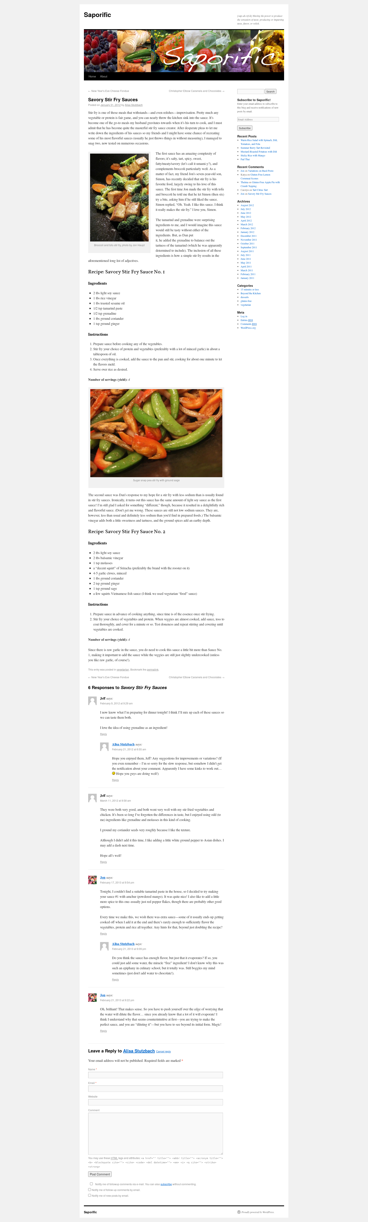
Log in (244, 316)
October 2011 (247, 243)
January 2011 (247, 278)
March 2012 (247, 224)
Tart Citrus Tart (260, 189)
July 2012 (246, 209)
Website (93, 1096)
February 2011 (248, 274)
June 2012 (246, 212)
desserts (245, 297)
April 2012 (246, 220)
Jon (102, 877)
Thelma (244, 182)
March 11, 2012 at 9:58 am (115, 800)
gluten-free (246, 301)
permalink (152, 669)
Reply (103, 734)
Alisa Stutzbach (134, 105)
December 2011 (249, 235)
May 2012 (246, 216)
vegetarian (123, 669)
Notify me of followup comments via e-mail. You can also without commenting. (145, 1184)
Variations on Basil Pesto (260, 170)
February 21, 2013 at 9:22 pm (117, 1000)
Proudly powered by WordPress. (258, 1212)
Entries (247, 320)
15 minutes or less (250, 289)
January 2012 (247, 232)
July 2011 (246, 255)
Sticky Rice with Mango (253, 155)
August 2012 (247, 205)
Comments (249, 323)
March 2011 (247, 270)
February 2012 (248, 228)
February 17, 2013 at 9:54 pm (117, 882)
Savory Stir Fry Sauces (260, 193)
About (103, 76)
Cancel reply (163, 1051)
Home (92, 76)
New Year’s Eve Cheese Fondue (108, 91)
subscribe (166, 1184)
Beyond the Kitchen (251, 293)
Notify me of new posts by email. (110, 1195)
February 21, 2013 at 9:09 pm (129, 949)
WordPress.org (248, 327)
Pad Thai (245, 159)
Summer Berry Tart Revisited (255, 147)
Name (92, 1069)
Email (92, 1083)
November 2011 (249, 239)
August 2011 (247, 251)
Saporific (97, 14)
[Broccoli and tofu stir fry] (119, 240)
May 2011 (246, 262)
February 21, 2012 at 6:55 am (129, 749)
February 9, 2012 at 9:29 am (116, 703)
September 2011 (249, 247)
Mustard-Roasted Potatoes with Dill (259, 151)
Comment (93, 1110)
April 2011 (246, 266)
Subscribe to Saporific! (254, 100)
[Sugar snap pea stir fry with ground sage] (156, 433)
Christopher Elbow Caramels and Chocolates (196, 91)
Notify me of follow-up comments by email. (116, 1190)
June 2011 (246, 258)
